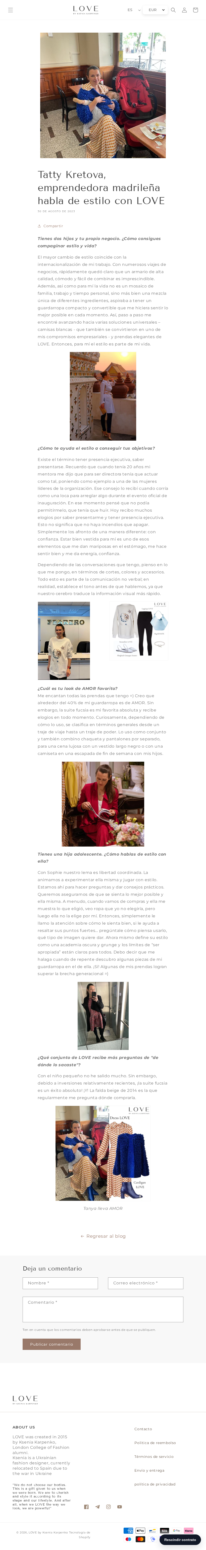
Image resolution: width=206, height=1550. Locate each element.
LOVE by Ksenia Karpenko (49, 1532)
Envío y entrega (149, 1470)
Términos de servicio (154, 1456)
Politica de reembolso (155, 1443)
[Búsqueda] (173, 10)
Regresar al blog (106, 1236)
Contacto (143, 1429)
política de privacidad (154, 1484)
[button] (10, 10)
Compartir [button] (53, 226)
